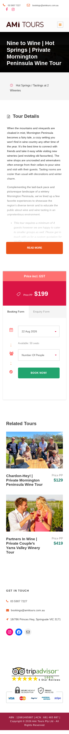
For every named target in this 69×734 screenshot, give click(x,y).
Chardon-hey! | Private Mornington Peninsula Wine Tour (24, 480)
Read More (34, 248)
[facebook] (7, 10)
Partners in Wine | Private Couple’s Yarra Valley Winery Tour (23, 545)
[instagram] (13, 10)
